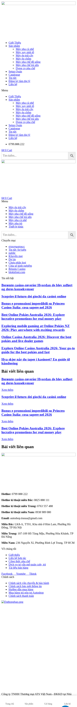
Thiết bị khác (16, 226)
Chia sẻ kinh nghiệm (20, 265)
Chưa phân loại (17, 262)
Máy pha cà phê (25, 49)
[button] (38, 90)
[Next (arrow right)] (70, 353)
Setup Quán (15, 71)
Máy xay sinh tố (25, 52)
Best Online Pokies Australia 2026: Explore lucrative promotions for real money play (33, 316)
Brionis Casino (17, 268)
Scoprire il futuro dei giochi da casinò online (33, 296)
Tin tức (13, 77)
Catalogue (14, 74)
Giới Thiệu (15, 42)
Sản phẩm (14, 45)
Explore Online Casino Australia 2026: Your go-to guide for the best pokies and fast (38, 350)
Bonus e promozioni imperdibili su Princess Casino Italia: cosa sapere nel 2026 (33, 305)
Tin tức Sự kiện (17, 249)
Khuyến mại (16, 256)
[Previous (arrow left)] (6, 353)
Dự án (12, 259)
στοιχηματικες (17, 246)
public (12, 252)
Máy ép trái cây (24, 55)
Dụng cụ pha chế (25, 68)
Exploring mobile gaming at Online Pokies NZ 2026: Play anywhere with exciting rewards (35, 328)
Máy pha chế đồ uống (28, 61)
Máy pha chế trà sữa (27, 65)
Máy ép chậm (23, 58)
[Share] (65, 4)
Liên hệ (13, 84)
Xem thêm (7, 389)
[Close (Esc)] (57, 4)
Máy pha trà (15, 223)
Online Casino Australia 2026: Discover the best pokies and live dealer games (36, 339)
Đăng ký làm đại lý (19, 81)
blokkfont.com (17, 272)
